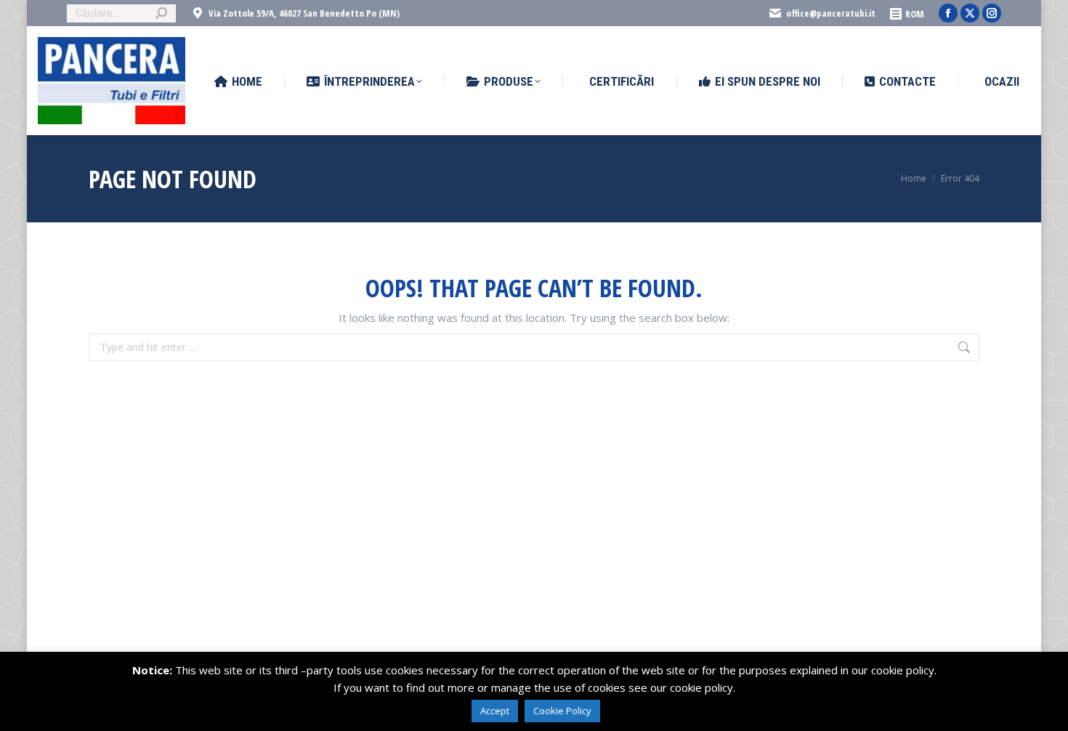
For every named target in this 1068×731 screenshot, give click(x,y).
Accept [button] (494, 710)
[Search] (161, 13)
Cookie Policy (562, 710)
